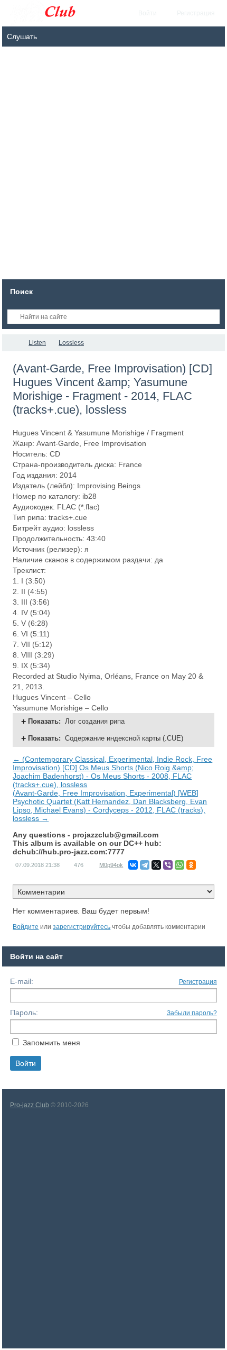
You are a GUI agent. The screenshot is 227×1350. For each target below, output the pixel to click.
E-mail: (21, 981)
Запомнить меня (51, 1042)
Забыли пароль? (192, 1013)
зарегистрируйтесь (81, 927)
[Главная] (11, 342)
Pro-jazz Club (29, 1105)
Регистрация (198, 982)
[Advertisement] (113, 165)
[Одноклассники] (191, 865)
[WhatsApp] (179, 865)
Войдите (26, 927)
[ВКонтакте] (133, 865)
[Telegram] (144, 865)
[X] (156, 865)
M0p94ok (111, 865)
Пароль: (24, 1012)
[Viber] (168, 865)
